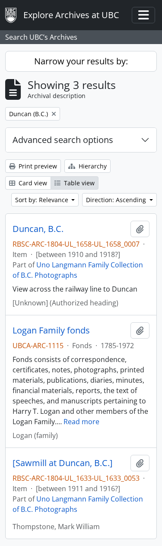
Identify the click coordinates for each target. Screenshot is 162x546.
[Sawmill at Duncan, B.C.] (63, 463)
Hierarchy (92, 166)
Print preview (37, 166)
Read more (81, 421)
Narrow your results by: (81, 61)
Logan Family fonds (51, 330)
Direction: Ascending (117, 200)
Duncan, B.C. (38, 229)
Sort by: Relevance (42, 200)
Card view (32, 183)
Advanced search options (63, 140)
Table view (78, 183)
